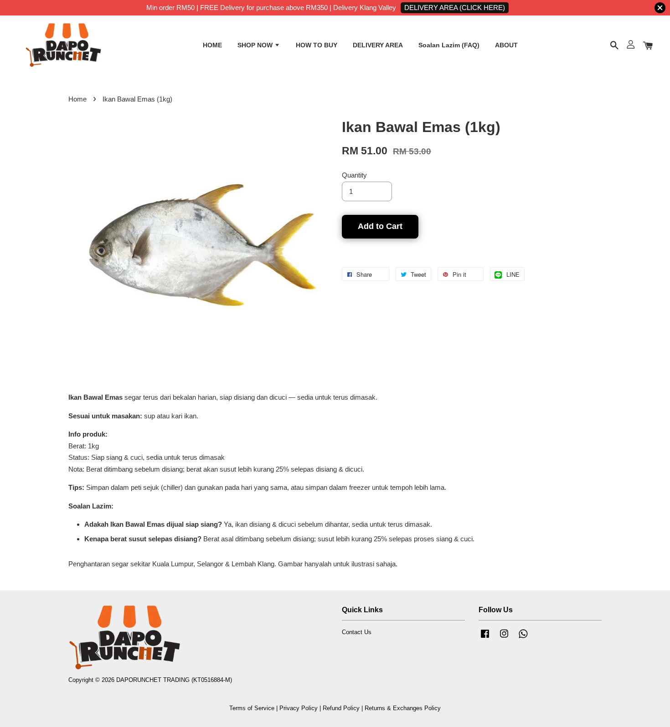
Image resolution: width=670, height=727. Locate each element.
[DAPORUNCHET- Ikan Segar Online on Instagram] (504, 638)
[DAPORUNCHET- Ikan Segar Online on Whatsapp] (523, 638)
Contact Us (356, 632)
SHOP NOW (255, 44)
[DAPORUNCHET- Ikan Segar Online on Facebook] (485, 638)
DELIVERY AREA (378, 44)
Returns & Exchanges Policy (403, 708)
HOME (212, 44)
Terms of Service (251, 708)
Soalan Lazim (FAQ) (448, 44)
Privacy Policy (298, 708)
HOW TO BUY (316, 44)
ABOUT (506, 44)
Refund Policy (341, 708)
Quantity (354, 175)
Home (77, 99)
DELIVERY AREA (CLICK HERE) (454, 7)
